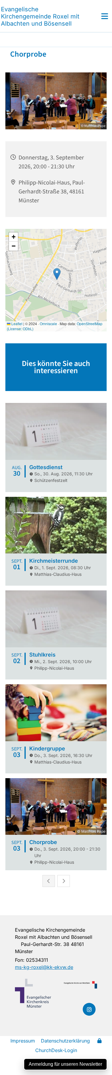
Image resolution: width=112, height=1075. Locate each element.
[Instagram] (89, 1009)
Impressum (22, 1041)
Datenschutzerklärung (65, 1041)
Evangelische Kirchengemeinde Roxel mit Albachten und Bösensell (40, 16)
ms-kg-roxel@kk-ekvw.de (44, 967)
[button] (98, 16)
